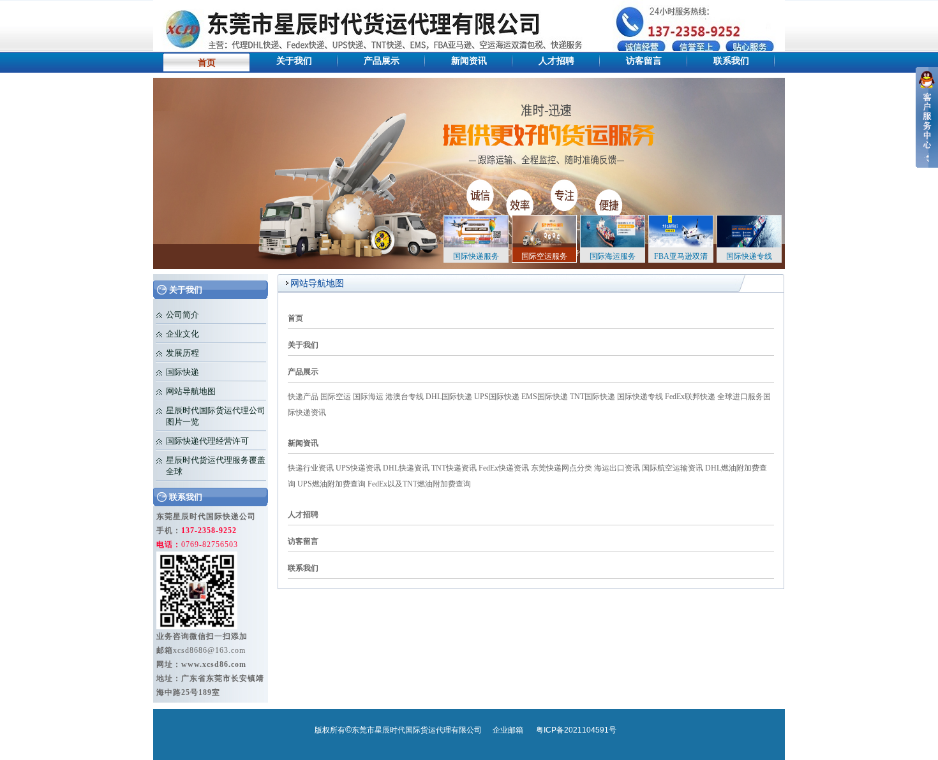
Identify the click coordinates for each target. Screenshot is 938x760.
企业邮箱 (508, 730)
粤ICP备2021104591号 (576, 730)
